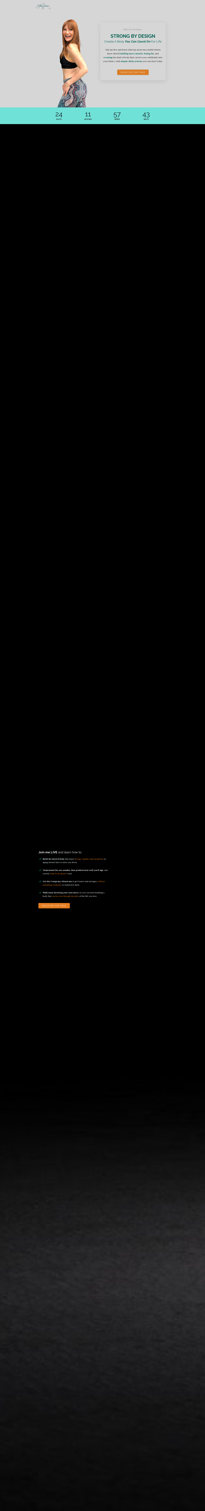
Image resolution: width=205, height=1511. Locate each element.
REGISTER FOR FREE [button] (133, 72)
